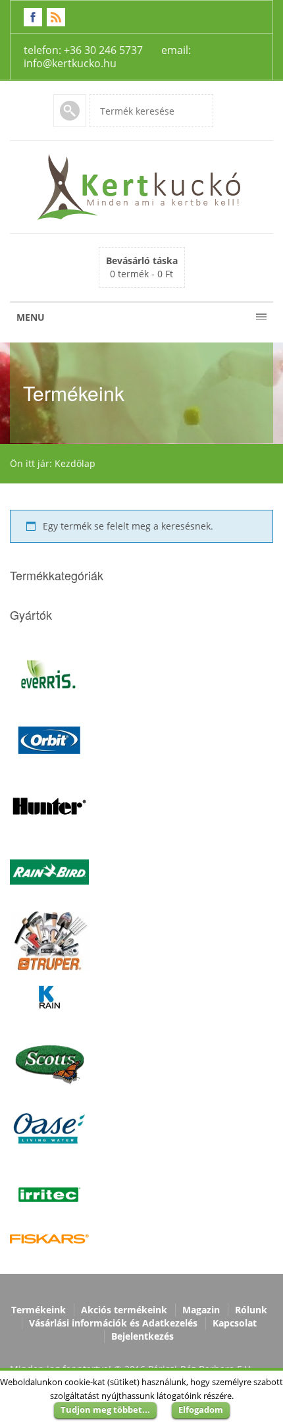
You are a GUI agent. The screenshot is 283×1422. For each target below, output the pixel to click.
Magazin (201, 1309)
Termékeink (38, 1309)
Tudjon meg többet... (105, 1409)
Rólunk (251, 1309)
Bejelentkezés (142, 1336)
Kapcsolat (235, 1323)
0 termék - (142, 267)
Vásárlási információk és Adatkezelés (113, 1323)
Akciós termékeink (124, 1309)
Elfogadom (200, 1409)
